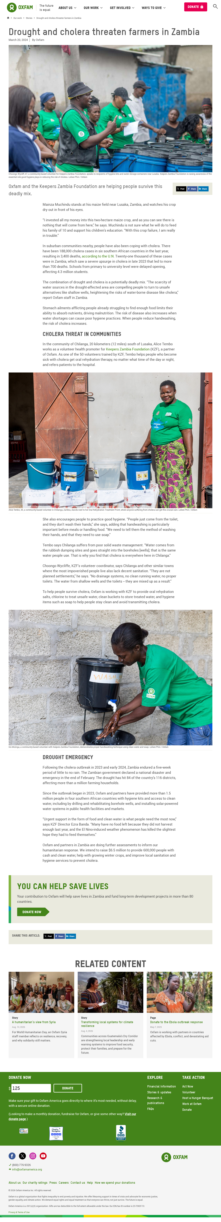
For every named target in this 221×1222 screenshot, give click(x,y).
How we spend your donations (115, 1182)
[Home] (9, 18)
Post (182, 188)
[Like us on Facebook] (12, 1156)
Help (90, 1182)
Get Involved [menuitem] (120, 8)
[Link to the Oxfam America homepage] (18, 8)
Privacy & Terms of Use (19, 1212)
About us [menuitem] (66, 8)
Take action (193, 1077)
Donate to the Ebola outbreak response (176, 1022)
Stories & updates (159, 1092)
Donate (193, 7)
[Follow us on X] (22, 1156)
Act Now (187, 1086)
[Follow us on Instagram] (32, 1156)
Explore (155, 1077)
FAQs (150, 1109)
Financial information (161, 1086)
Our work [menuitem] (91, 8)
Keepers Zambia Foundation (128, 349)
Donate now (31, 912)
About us (15, 1182)
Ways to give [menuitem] (152, 8)
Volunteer (188, 1092)
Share (193, 188)
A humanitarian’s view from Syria (34, 1022)
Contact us (78, 1182)
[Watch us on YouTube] (43, 1156)
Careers (64, 1182)
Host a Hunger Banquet (197, 1098)
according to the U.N (98, 256)
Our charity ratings (35, 1182)
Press (53, 1182)
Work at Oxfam (191, 1104)
